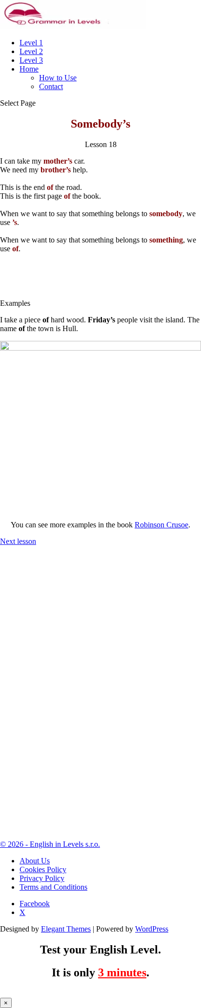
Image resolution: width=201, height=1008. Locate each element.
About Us (35, 861)
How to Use (58, 78)
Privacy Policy (42, 878)
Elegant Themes (66, 929)
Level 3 (31, 60)
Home (29, 69)
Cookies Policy (43, 869)
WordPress (151, 929)
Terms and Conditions (53, 887)
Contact (51, 86)
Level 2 (31, 51)
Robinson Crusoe (161, 525)
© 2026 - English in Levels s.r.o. (50, 844)
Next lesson (18, 541)
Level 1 (31, 42)
